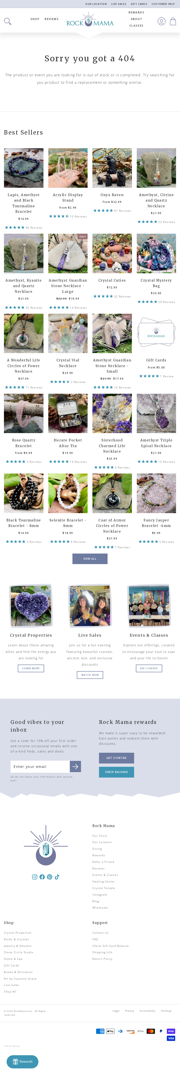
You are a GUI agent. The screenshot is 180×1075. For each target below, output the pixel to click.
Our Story (99, 836)
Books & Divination (18, 972)
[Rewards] (22, 1061)
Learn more (31, 668)
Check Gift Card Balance (110, 946)
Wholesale (100, 907)
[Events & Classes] (149, 606)
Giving (97, 849)
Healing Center (103, 881)
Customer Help (163, 3)
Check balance (116, 772)
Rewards (136, 12)
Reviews (52, 19)
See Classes (149, 668)
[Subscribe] (75, 766)
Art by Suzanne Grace (20, 978)
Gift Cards (139, 3)
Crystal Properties (18, 933)
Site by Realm (12, 1046)
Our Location (96, 3)
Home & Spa (13, 959)
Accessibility (147, 1010)
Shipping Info (102, 952)
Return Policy (102, 959)
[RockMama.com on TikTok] (57, 877)
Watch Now (90, 674)
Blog (95, 901)
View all (90, 559)
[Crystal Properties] (31, 606)
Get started (116, 758)
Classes (137, 25)
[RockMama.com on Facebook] (42, 877)
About (136, 19)
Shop (35, 19)
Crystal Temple (103, 888)
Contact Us (100, 933)
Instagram (99, 894)
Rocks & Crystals (16, 939)
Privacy (129, 1010)
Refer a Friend (103, 862)
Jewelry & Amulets (18, 946)
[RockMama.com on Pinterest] (49, 877)
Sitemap (166, 1010)
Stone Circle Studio (18, 952)
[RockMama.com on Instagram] (34, 877)
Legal (116, 1010)
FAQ (95, 939)
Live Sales (118, 3)
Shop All (10, 991)
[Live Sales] (90, 606)
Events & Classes (105, 875)
